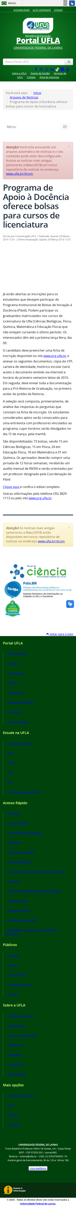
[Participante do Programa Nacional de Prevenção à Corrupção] (12, 608)
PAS (10, 772)
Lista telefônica (38, 1168)
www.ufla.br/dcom (19, 174)
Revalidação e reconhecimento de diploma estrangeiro (31, 932)
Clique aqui (11, 487)
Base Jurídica (15, 1045)
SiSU (10, 753)
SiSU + (11, 763)
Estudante (14, 955)
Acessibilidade (21, 10)
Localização (14, 1054)
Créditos (13, 1115)
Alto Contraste (42, 10)
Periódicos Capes (18, 901)
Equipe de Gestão (40, 73)
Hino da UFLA (16, 1064)
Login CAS (13, 1124)
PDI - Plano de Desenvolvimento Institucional (34, 891)
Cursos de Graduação (20, 743)
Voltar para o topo (61, 634)
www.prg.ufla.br (55, 356)
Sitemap (58, 10)
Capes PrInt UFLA (18, 823)
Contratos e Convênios (21, 852)
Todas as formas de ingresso (24, 792)
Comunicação (16, 673)
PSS (10, 782)
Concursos (14, 842)
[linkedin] (52, 69)
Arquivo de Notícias (24, 97)
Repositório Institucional (22, 920)
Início (37, 93)
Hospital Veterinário (19, 862)
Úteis (11, 1105)
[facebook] (36, 69)
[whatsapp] (47, 69)
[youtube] (67, 69)
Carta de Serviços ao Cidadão (25, 832)
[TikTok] (57, 69)
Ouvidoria (13, 881)
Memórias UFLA (17, 1074)
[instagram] (41, 69)
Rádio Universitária (19, 910)
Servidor (13, 965)
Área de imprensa (49, 77)
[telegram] (62, 69)
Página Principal (17, 653)
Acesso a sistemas (18, 722)
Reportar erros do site (20, 1095)
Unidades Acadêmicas (20, 702)
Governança (15, 712)
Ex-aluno (13, 994)
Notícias (12, 663)
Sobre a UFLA (19, 73)
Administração (16, 1025)
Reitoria (12, 683)
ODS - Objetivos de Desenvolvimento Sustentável (36, 871)
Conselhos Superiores (20, 1016)
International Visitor (19, 984)
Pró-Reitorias (15, 692)
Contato (31, 77)
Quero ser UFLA (17, 975)
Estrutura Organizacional (22, 1035)
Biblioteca (13, 813)
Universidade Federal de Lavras (38, 1203)
